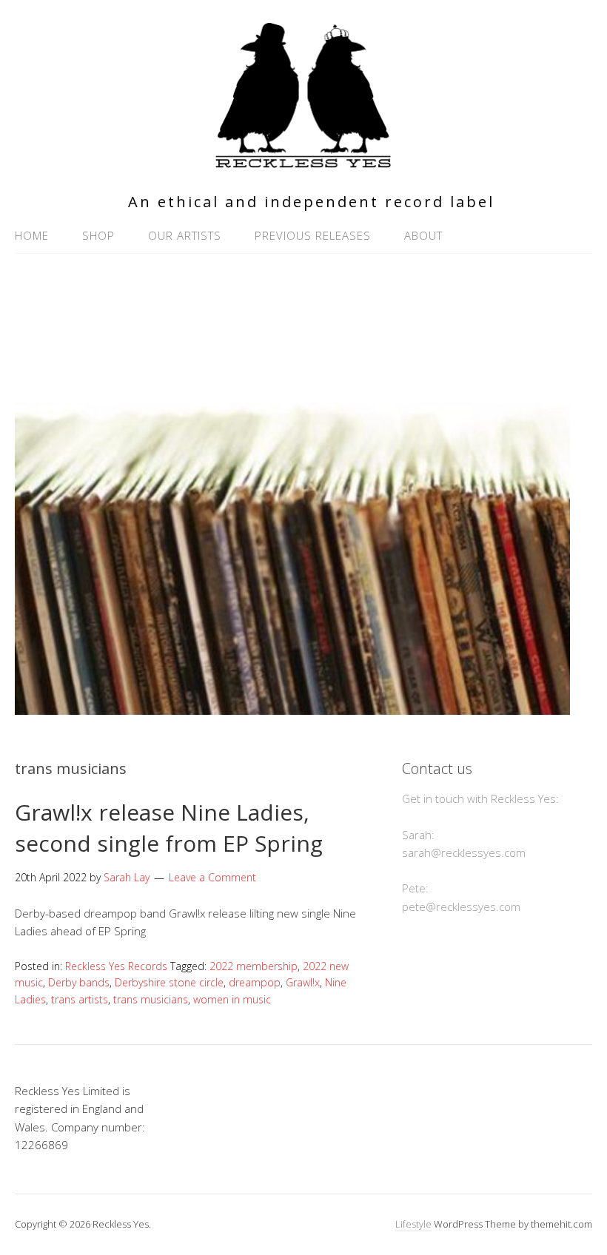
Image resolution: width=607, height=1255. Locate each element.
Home (32, 235)
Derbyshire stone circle (169, 982)
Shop (98, 235)
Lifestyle (413, 1224)
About (423, 235)
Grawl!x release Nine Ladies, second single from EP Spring (169, 827)
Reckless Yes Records (116, 966)
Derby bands (79, 982)
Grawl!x (303, 982)
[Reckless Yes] (303, 161)
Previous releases (313, 235)
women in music (232, 999)
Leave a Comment (212, 877)
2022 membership (253, 966)
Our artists (184, 235)
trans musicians (150, 999)
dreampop (255, 982)
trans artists (79, 999)
